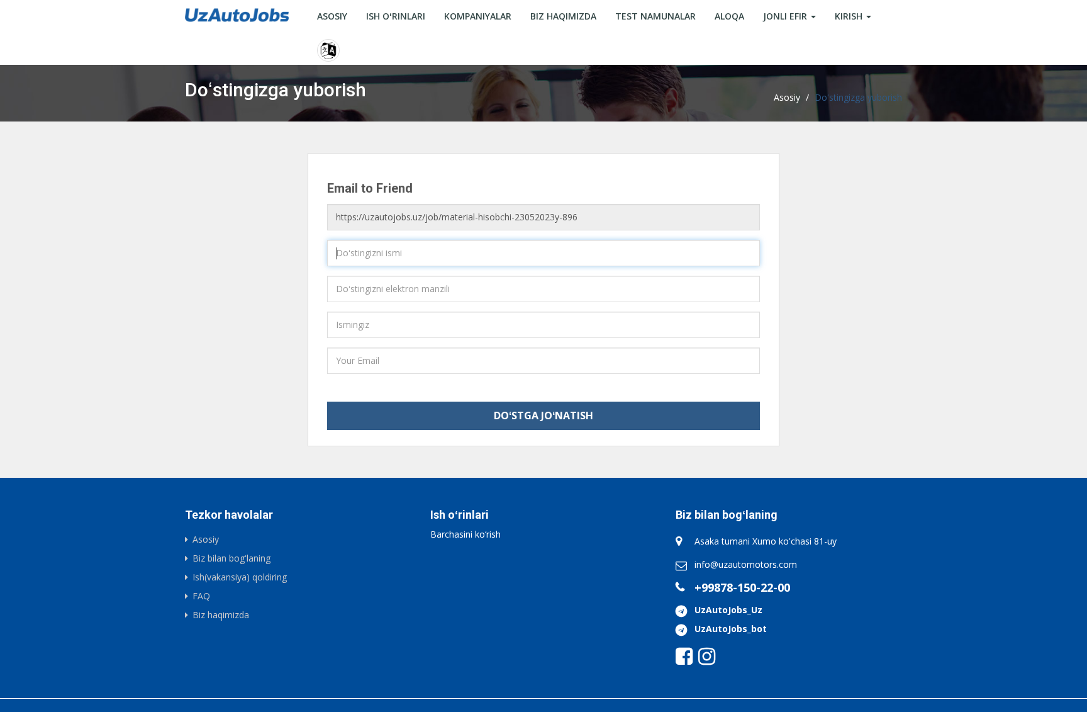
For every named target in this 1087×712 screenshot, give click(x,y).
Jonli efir (786, 16)
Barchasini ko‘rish (465, 534)
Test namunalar (655, 16)
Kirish (850, 16)
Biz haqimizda (563, 16)
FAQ (201, 596)
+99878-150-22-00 (742, 587)
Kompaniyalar (477, 16)
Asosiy (332, 16)
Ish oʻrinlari (395, 16)
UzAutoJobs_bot (730, 629)
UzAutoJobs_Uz (728, 610)
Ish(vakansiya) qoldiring (239, 577)
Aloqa (729, 16)
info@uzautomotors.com (745, 564)
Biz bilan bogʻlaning (231, 558)
